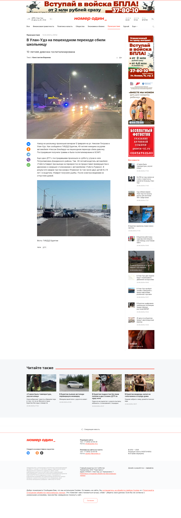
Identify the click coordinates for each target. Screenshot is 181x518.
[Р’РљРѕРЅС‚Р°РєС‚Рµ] (28, 144)
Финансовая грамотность (43, 26)
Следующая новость (92, 429)
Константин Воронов (41, 57)
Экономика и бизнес (96, 26)
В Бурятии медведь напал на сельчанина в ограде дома (138, 395)
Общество (80, 26)
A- (117, 58)
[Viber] (28, 160)
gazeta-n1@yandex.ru (92, 453)
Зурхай (126, 26)
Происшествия (114, 26)
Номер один (90, 19)
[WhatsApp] (28, 165)
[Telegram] (28, 154)
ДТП (44, 247)
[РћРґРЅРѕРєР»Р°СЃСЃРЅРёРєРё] (28, 149)
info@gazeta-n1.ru (91, 444)
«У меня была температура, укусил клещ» (39, 395)
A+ (120, 57)
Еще (134, 26)
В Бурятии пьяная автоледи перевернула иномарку (71, 395)
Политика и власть (65, 26)
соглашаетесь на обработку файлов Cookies (120, 490)
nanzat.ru (149, 468)
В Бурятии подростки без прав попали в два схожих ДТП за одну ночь (105, 396)
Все (28, 26)
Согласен (90, 500)
